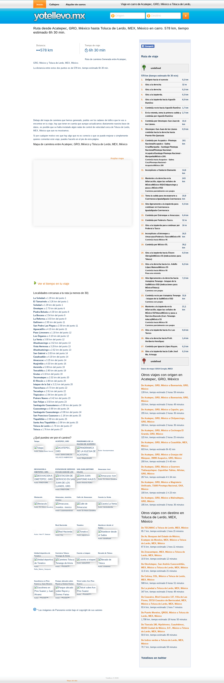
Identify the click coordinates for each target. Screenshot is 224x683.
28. (142, 351)
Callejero (54, 4)
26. (142, 338)
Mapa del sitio (72, 681)
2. (142, 85)
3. (142, 89)
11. (142, 170)
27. (142, 346)
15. (142, 215)
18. (142, 233)
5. (142, 99)
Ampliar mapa (117, 158)
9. (142, 129)
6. (142, 108)
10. (142, 140)
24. (142, 306)
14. (142, 204)
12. (142, 178)
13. (142, 196)
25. (142, 330)
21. (142, 264)
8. (142, 121)
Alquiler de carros (76, 4)
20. (142, 253)
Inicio (40, 4)
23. (142, 295)
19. (142, 244)
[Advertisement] (60, 95)
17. (142, 225)
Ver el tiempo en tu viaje (53, 283)
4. (142, 95)
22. (142, 278)
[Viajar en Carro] (59, 21)
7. (142, 113)
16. (142, 220)
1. (142, 80)
